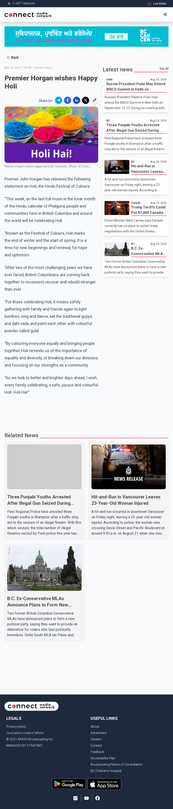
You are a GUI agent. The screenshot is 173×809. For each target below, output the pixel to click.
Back (15, 57)
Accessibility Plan (103, 758)
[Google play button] (69, 784)
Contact (96, 745)
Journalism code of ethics (24, 733)
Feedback (97, 752)
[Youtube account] (86, 798)
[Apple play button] (104, 784)
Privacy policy (16, 726)
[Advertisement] (86, 411)
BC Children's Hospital (106, 771)
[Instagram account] (75, 798)
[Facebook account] (97, 798)
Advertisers (99, 733)
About (95, 726)
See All (163, 68)
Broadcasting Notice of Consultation (117, 764)
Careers (96, 739)
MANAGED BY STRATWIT (24, 745)
